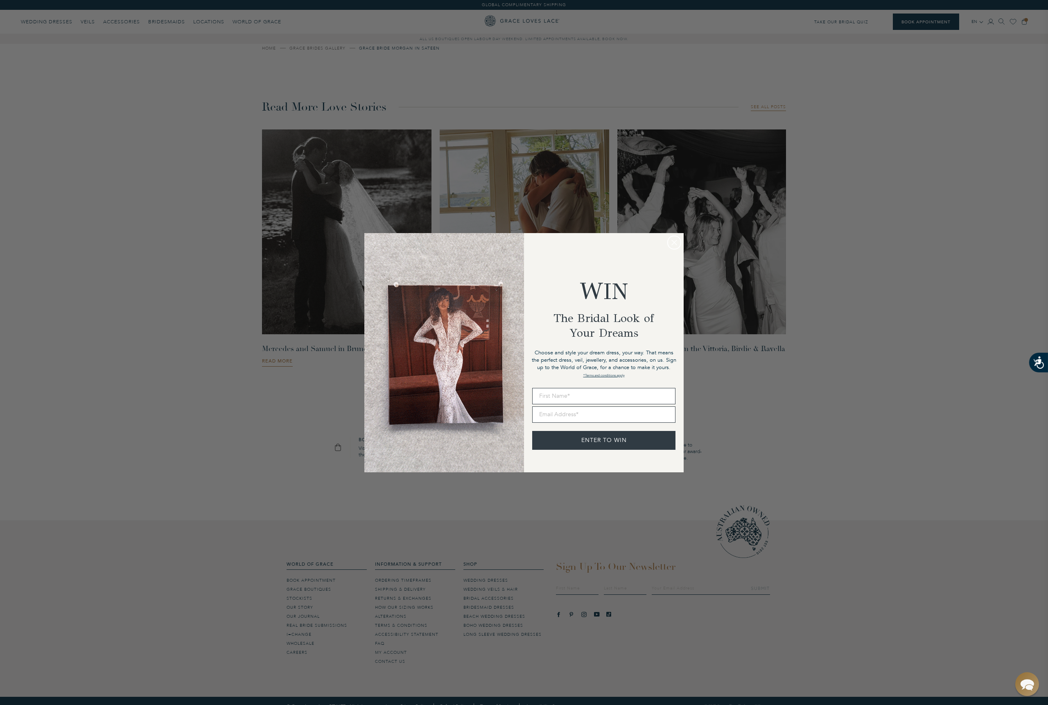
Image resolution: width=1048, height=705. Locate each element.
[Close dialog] (674, 242)
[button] (1027, 684)
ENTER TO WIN (604, 440)
